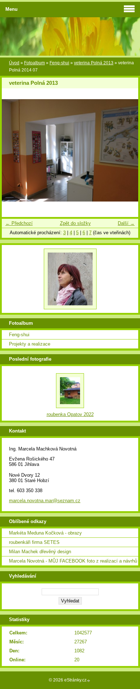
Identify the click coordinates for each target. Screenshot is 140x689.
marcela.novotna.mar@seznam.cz (44, 500)
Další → (126, 223)
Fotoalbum (34, 63)
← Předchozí (19, 223)
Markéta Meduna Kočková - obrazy (45, 533)
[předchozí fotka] (13, 150)
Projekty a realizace (29, 344)
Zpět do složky (75, 223)
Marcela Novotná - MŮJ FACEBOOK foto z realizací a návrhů (73, 561)
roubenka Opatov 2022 (70, 414)
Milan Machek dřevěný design (40, 551)
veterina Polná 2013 (93, 63)
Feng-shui (59, 63)
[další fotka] (126, 150)
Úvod (14, 63)
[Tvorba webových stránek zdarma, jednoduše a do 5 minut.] (89, 680)
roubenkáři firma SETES (34, 542)
